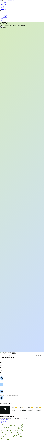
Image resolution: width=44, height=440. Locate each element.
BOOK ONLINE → (4, 9)
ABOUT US (3, 7)
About (9, 0)
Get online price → (2, 26)
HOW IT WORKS (4, 5)
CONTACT (3, 8)
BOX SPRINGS (4, 3)
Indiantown (2, 422)
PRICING (3, 6)
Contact (11, 0)
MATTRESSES (4, 2)
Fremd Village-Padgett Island (4, 419)
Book (1, 0)
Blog (13, 0)
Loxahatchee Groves (3, 421)
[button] (10, 410)
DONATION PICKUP (4, 4)
